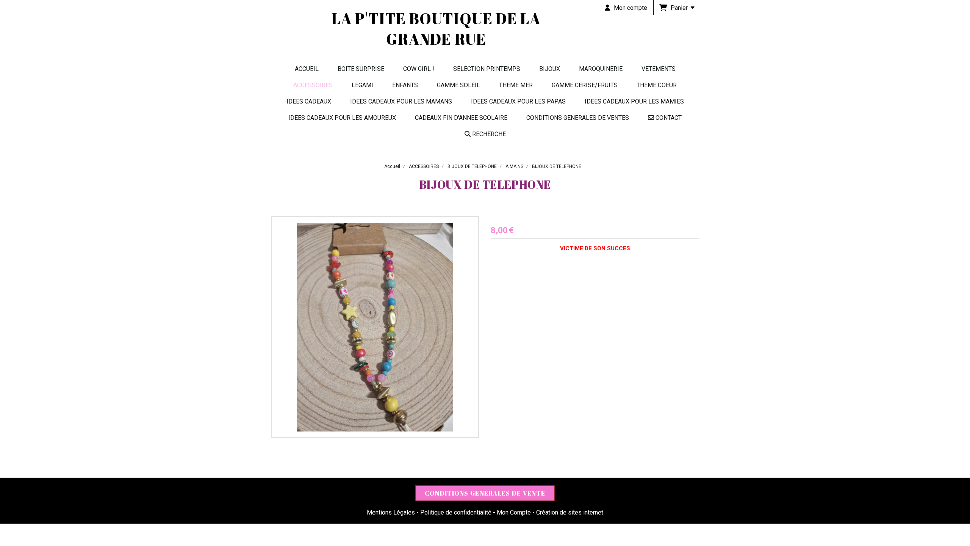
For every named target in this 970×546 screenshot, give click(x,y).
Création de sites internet (569, 512)
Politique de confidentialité (455, 512)
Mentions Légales (391, 512)
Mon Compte (514, 512)
